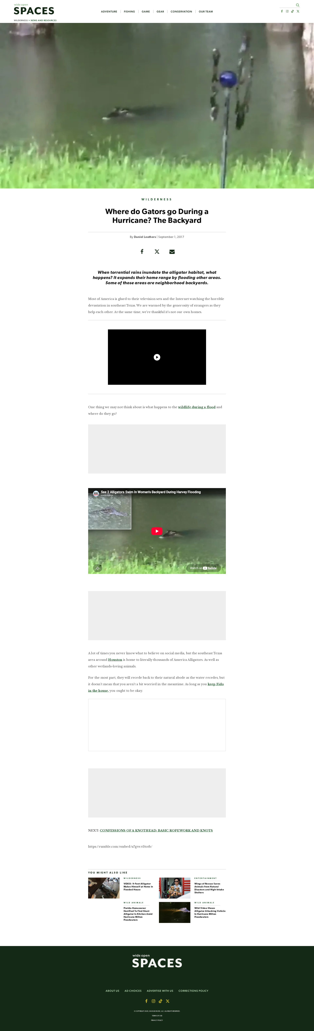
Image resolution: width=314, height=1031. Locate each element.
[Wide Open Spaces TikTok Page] (293, 11)
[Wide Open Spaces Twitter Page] (298, 11)
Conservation (181, 11)
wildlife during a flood (197, 407)
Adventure (109, 11)
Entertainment (205, 878)
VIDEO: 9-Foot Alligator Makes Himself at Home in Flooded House (138, 887)
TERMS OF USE (157, 1016)
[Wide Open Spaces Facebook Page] (282, 11)
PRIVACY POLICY (157, 1020)
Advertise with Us (160, 990)
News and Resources (44, 20)
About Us (112, 990)
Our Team (206, 11)
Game (146, 11)
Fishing (129, 11)
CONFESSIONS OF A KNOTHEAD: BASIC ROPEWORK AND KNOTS (156, 830)
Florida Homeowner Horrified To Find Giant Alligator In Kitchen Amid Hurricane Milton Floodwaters (138, 914)
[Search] (297, 5)
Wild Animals (134, 903)
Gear (160, 11)
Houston (115, 660)
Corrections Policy (194, 990)
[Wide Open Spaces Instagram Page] (287, 11)
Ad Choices (133, 990)
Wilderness (21, 20)
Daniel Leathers (145, 237)
